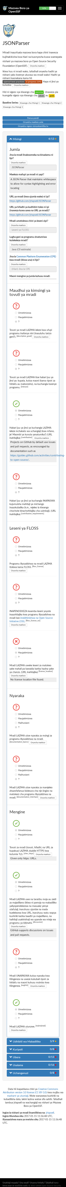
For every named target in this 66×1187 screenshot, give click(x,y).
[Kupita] (39, 92)
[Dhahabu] (52, 95)
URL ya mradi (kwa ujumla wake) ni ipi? (29, 197)
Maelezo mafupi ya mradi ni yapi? (26, 174)
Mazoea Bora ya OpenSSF (18, 9)
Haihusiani (16, 722)
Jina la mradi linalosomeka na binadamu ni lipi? (31, 157)
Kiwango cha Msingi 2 (51, 103)
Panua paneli (33, 118)
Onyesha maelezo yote (33, 122)
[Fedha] (41, 95)
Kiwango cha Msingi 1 (30, 103)
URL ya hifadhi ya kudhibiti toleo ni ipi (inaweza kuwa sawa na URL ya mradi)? (29, 209)
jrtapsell (50, 1113)
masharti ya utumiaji (17, 1096)
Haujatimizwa (16, 317)
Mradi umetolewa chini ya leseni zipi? (28, 221)
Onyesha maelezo (37, 66)
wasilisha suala (21, 1186)
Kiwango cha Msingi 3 (13, 107)
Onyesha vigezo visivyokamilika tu (33, 126)
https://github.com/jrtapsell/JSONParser (30, 201)
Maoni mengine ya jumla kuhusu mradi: (29, 276)
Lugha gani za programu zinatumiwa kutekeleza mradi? (28, 239)
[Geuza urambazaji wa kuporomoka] (59, 8)
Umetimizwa (16, 312)
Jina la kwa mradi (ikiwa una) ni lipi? (32, 258)
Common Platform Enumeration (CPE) (36, 257)
